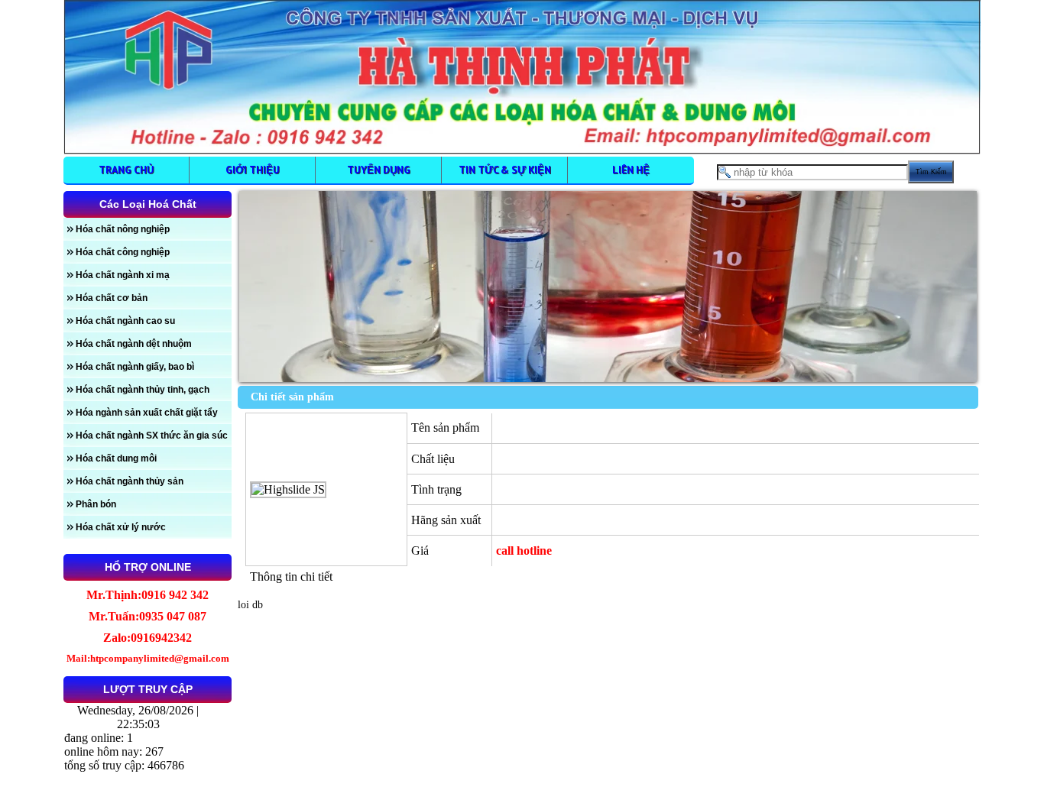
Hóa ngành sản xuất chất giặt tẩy (147, 412)
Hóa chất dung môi (116, 458)
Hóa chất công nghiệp (123, 252)
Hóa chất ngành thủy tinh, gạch (142, 389)
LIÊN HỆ (631, 170)
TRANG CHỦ (126, 170)
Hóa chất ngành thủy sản (129, 481)
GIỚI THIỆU (252, 170)
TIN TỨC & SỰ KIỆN (505, 170)
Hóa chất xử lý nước (121, 527)
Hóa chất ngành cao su (125, 321)
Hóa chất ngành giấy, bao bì (135, 366)
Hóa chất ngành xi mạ (123, 275)
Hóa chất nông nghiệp (123, 229)
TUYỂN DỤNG (378, 170)
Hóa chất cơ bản (112, 298)
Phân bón (96, 504)
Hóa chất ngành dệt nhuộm (134, 343)
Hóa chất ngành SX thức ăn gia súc (152, 435)
